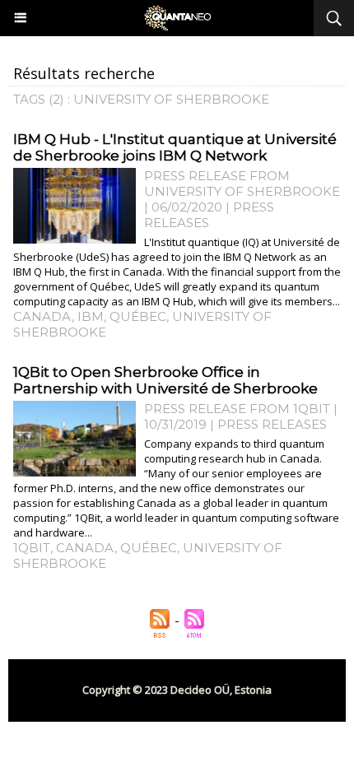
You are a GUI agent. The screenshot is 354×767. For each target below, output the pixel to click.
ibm (90, 316)
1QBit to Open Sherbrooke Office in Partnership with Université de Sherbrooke (165, 380)
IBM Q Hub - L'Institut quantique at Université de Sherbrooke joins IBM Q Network (175, 147)
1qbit (31, 547)
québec (137, 316)
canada (42, 316)
